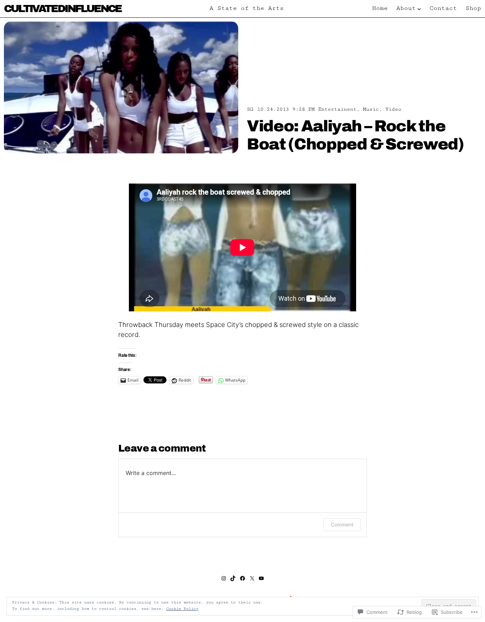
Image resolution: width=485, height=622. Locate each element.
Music (371, 109)
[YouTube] (261, 578)
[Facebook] (242, 578)
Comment (342, 525)
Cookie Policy (182, 608)
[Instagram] (224, 578)
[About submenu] (419, 9)
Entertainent (337, 109)
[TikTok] (233, 578)
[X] (252, 578)
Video (393, 109)
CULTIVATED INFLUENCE (62, 8)
